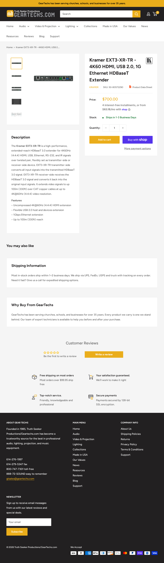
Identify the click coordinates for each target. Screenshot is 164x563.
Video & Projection (45, 26)
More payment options (137, 148)
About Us (126, 428)
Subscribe (17, 531)
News (144, 26)
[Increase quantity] (122, 128)
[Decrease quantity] (105, 128)
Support (55, 36)
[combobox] (96, 13)
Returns (125, 439)
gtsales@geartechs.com (20, 478)
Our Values (129, 26)
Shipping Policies (131, 433)
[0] (155, 14)
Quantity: (94, 127)
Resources (12, 36)
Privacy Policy (129, 444)
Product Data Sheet (142, 87)
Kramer (93, 87)
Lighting (70, 26)
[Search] (136, 13)
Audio (22, 26)
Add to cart (104, 139)
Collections (90, 26)
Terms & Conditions (132, 449)
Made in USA (110, 26)
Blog (41, 36)
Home (9, 26)
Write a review (104, 354)
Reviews (29, 36)
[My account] (148, 14)
